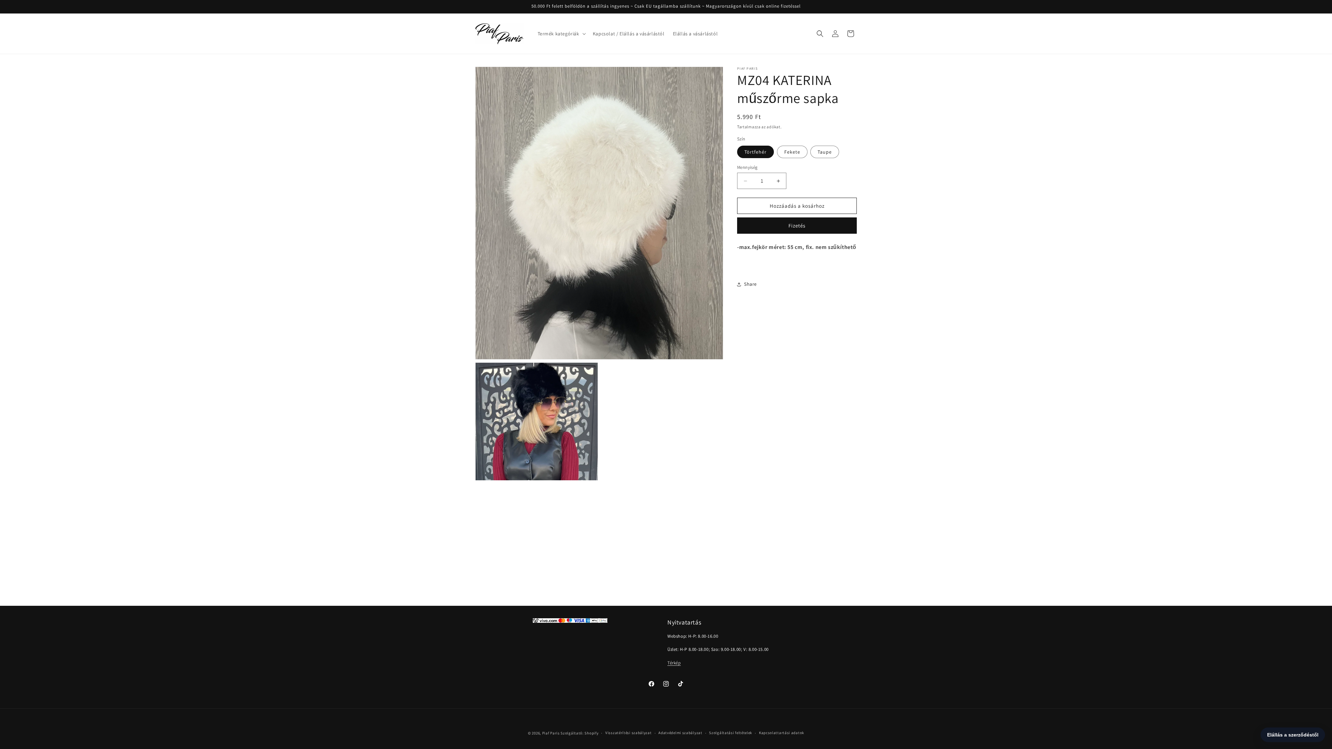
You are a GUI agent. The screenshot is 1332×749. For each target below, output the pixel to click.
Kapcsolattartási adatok (781, 732)
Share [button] (750, 284)
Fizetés (796, 225)
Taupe (825, 152)
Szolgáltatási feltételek (730, 732)
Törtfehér (755, 152)
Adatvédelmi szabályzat (680, 732)
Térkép (674, 663)
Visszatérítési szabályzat (628, 732)
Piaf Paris (551, 733)
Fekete (792, 152)
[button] (561, 33)
